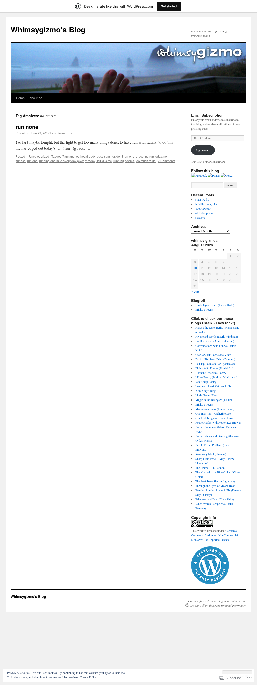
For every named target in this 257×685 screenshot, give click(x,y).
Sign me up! (203, 150)
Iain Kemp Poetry (205, 382)
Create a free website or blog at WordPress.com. (217, 601)
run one (32, 161)
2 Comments (166, 161)
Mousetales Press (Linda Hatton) (214, 409)
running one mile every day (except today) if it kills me (75, 161)
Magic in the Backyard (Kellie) (213, 400)
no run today (153, 156)
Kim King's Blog (205, 391)
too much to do (146, 161)
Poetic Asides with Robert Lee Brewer (218, 422)
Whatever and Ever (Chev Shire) (214, 499)
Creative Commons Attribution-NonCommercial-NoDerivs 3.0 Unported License (215, 535)
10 (195, 268)
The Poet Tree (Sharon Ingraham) (215, 481)
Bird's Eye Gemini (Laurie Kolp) (214, 305)
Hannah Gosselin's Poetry (210, 373)
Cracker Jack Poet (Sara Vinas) (213, 355)
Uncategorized (39, 156)
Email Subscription (207, 115)
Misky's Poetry (204, 309)
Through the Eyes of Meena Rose (215, 486)
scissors (200, 217)
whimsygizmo (63, 133)
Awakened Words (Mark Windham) (216, 336)
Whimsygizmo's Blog (48, 29)
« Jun (195, 291)
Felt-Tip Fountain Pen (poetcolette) (215, 364)
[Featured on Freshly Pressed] (210, 583)
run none (27, 126)
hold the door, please (208, 204)
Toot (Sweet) (203, 208)
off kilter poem (204, 213)
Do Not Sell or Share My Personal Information (218, 605)
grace (140, 156)
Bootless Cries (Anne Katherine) (214, 341)
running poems (123, 161)
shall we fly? (202, 199)
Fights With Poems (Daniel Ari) (214, 368)
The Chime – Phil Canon (210, 468)
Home (20, 97)
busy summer (106, 156)
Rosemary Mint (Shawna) (210, 454)
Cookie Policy (88, 677)
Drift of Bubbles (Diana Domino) (215, 359)
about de (36, 97)
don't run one (125, 156)
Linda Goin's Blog (206, 395)
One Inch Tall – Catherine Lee (213, 413)
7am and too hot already (78, 156)
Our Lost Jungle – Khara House (214, 418)
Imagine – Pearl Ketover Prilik (213, 386)
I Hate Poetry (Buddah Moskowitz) (216, 377)
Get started (169, 6)
